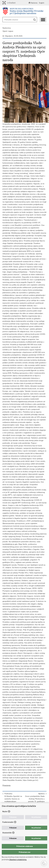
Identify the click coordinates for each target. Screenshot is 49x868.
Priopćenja (6, 785)
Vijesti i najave (7, 31)
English (41, 3)
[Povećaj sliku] (24, 93)
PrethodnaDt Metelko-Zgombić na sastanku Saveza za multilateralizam (13, 797)
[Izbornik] (43, 19)
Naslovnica (6, 28)
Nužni (4, 811)
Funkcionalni (7, 822)
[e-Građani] (9, 2)
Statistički (7, 833)
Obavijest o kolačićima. (18, 860)
